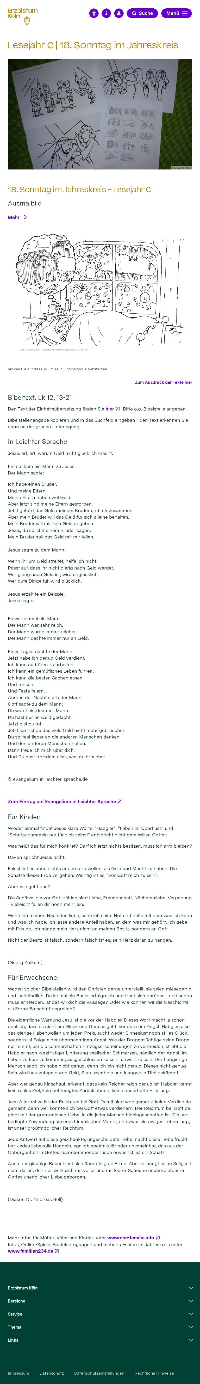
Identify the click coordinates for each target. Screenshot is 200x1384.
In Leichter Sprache (37, 441)
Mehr (14, 217)
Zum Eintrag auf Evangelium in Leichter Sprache (62, 801)
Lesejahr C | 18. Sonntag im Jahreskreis (93, 45)
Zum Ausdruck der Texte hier (163, 382)
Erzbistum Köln (23, 1288)
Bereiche (16, 1301)
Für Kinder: (24, 817)
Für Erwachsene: (33, 977)
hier (109, 409)
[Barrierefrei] (94, 13)
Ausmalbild (25, 203)
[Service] (106, 13)
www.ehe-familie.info (130, 1237)
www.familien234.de (30, 1251)
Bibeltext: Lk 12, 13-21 (40, 397)
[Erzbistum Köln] (25, 16)
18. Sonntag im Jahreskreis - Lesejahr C (79, 189)
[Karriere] (119, 13)
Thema (14, 1327)
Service (15, 1314)
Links (13, 1340)
